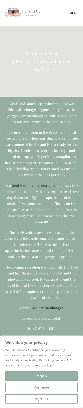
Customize (41, 387)
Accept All (41, 376)
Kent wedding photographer (34, 185)
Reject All (41, 399)
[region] (41, 372)
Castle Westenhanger (47, 308)
